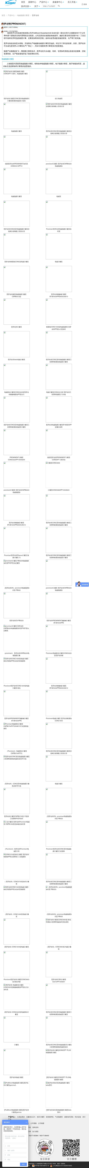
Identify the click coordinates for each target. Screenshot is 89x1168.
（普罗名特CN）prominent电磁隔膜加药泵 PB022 (16, 589)
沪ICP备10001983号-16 (42, 1165)
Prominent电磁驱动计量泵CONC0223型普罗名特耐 (59, 654)
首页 (23, 2)
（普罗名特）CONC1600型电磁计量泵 (16, 915)
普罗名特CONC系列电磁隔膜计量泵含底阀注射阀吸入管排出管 (59, 132)
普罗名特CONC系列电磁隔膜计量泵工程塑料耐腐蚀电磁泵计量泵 (59, 360)
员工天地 (71, 2)
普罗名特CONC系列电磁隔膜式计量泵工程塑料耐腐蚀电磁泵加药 (59, 1046)
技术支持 (25, 6)
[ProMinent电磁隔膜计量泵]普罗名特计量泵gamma (16, 1111)
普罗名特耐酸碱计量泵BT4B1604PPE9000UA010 (59, 295)
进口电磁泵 (59, 98)
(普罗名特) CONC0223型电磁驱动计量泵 (16, 1013)
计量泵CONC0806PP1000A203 (58, 490)
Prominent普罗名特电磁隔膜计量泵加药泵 (58, 230)
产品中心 (43, 2)
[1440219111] (2, 31)
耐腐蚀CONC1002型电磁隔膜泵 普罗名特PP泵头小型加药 (58, 328)
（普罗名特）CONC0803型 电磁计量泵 (58, 948)
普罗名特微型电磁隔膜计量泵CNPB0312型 (16, 295)
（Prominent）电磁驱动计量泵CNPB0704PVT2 (16, 752)
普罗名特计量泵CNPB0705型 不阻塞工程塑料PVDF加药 (16, 817)
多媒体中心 (57, 2)
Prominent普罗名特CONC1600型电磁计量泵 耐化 (16, 687)
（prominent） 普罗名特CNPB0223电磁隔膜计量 (16, 654)
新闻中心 (32, 2)
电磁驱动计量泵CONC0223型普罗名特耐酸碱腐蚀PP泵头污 (16, 393)
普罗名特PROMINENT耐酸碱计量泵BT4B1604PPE (59, 621)
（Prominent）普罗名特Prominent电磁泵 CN (16, 850)
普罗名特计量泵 (16, 327)
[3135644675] (2, 23)
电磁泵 (58, 196)
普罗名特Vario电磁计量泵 (16, 359)
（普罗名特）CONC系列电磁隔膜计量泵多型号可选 (16, 785)
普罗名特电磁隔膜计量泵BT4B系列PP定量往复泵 (59, 426)
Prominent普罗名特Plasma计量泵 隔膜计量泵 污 (16, 556)
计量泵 (16, 1045)
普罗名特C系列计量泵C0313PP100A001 (58, 980)
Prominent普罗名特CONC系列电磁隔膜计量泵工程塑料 (58, 850)
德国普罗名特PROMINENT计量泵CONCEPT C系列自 (58, 458)
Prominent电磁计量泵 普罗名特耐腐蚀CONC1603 (59, 719)
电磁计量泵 (59, 261)
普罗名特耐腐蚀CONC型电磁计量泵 (16, 261)
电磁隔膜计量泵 (23, 15)
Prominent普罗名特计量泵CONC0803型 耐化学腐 (16, 980)
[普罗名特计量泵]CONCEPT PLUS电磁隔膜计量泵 (58, 1078)
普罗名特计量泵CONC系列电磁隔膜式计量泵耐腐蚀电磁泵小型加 (16, 99)
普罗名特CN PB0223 (16, 620)
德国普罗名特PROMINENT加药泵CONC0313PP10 (16, 165)
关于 (36, 6)
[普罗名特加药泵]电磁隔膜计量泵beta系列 (58, 1111)
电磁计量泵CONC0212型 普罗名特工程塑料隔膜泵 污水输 (58, 393)
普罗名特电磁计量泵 (16, 1077)
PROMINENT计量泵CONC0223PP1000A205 (16, 458)
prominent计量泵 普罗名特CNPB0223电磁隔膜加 (59, 165)
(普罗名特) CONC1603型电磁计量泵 (16, 947)
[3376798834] (2, 27)
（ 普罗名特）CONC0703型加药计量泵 (16, 882)
